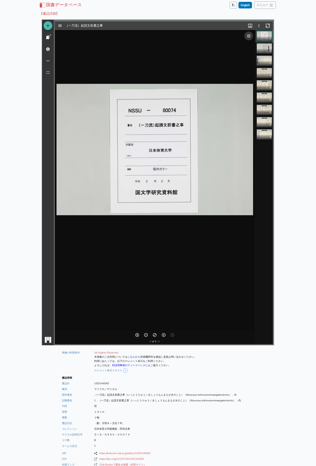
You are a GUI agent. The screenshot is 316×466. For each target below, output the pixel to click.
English (245, 5)
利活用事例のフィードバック (128, 365)
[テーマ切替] (233, 5)
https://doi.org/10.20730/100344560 (121, 459)
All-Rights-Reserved (106, 352)
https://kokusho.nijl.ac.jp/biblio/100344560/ (125, 453)
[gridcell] (60, 5)
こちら (131, 357)
